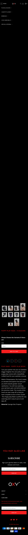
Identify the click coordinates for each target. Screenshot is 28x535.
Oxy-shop (16, 524)
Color (2, 343)
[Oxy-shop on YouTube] (14, 519)
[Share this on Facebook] (11, 361)
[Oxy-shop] (14, 3)
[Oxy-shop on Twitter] (11, 519)
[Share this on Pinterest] (15, 361)
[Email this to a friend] (19, 361)
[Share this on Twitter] (7, 361)
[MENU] (1, 3)
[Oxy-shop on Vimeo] (16, 519)
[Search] (20, 3)
